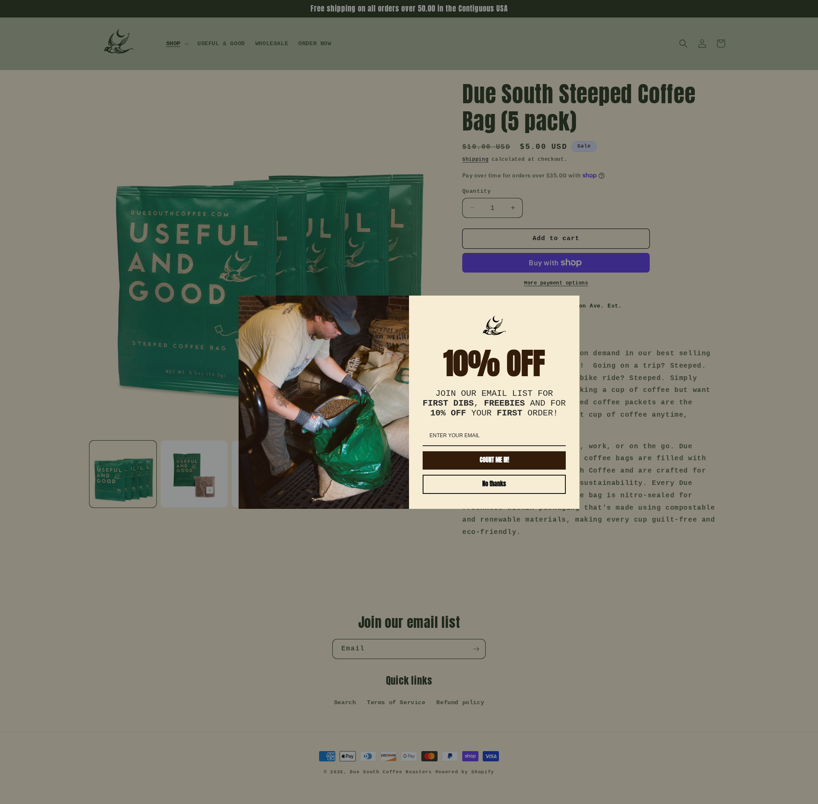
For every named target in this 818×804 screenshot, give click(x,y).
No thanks (494, 483)
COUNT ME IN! (494, 460)
